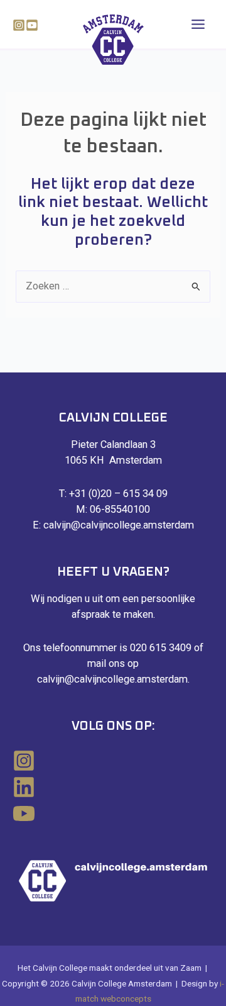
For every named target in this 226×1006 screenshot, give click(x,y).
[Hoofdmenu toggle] (197, 24)
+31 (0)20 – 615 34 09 (118, 494)
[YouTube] (113, 813)
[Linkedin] (113, 787)
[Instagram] (19, 25)
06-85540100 (120, 509)
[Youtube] (32, 25)
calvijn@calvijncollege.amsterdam (118, 525)
